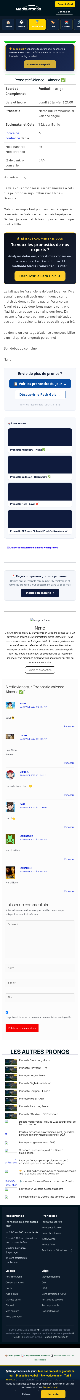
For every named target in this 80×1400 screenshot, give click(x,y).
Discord (10, 1305)
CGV (44, 1282)
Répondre (69, 726)
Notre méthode (14, 1276)
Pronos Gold (48, 1244)
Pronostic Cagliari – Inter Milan (35, 1083)
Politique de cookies (52, 1299)
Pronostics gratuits (52, 1221)
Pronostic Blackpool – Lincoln (34, 1091)
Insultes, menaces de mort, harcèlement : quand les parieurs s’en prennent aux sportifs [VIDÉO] (46, 1133)
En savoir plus (50, 1387)
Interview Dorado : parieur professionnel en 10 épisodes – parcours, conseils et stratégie (43, 1162)
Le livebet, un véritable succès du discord (41, 1188)
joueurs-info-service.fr (56, 1336)
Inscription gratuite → (40, 592)
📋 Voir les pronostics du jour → (40, 383)
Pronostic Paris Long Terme (34, 1106)
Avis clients (12, 1293)
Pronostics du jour (62, 1355)
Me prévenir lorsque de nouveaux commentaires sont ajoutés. (39, 1017)
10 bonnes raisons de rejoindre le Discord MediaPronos (41, 1151)
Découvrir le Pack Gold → (40, 276)
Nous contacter (14, 1316)
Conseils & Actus (15, 1282)
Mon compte (12, 1311)
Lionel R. (24, 772)
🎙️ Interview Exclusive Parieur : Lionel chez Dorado (46, 1181)
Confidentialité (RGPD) (54, 1293)
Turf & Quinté (14, 1355)
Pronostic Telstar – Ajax (31, 1098)
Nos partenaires (50, 1311)
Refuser (27, 1394)
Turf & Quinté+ (49, 1238)
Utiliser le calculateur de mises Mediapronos (34, 547)
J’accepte (53, 1394)
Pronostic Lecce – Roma (32, 1075)
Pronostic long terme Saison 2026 (37, 1142)
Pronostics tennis (51, 1233)
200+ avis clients (28, 1232)
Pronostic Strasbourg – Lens (34, 1060)
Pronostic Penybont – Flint (33, 1067)
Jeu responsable (50, 1305)
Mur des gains (13, 1299)
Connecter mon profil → (40, 64)
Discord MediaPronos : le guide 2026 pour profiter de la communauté (47, 1123)
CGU (44, 1288)
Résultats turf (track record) (57, 1250)
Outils (9, 1288)
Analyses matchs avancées (37, 1355)
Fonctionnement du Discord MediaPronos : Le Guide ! (47, 1196)
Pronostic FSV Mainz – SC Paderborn (38, 1114)
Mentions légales (51, 1276)
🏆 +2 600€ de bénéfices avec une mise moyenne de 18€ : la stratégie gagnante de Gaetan (47, 1172)
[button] (40, 547)
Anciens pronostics (40, 669)
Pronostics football (52, 1227)
